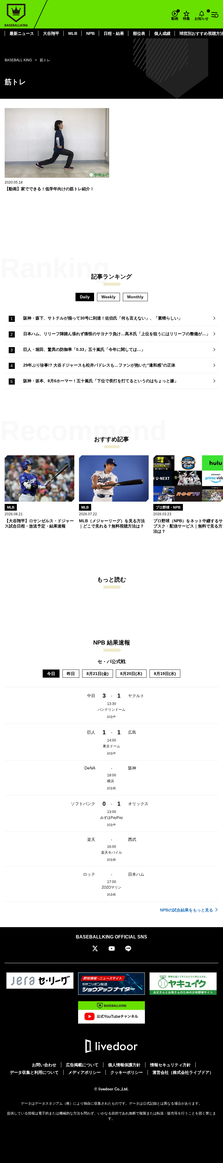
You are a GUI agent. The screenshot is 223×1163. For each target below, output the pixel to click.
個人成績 (162, 33)
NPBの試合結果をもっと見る (186, 910)
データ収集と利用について (34, 1072)
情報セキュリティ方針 (170, 1065)
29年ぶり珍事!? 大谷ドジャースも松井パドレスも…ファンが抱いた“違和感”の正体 (99, 365)
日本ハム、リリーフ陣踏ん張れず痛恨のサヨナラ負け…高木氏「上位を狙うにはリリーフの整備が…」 (116, 333)
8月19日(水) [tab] (165, 673)
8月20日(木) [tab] (131, 673)
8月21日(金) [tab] (98, 673)
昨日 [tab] (71, 673)
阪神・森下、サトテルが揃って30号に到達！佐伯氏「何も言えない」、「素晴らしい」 (102, 318)
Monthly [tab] (135, 297)
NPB (90, 33)
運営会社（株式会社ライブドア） (182, 1072)
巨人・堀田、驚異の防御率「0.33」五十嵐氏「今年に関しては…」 (84, 349)
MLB (72, 33)
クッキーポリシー (126, 1072)
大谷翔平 (51, 33)
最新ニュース (22, 33)
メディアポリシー (84, 1072)
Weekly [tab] (108, 297)
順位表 (139, 33)
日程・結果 (114, 33)
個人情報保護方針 (124, 1065)
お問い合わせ (44, 1065)
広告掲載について (82, 1065)
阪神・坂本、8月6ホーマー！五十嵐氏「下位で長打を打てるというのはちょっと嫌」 (100, 380)
